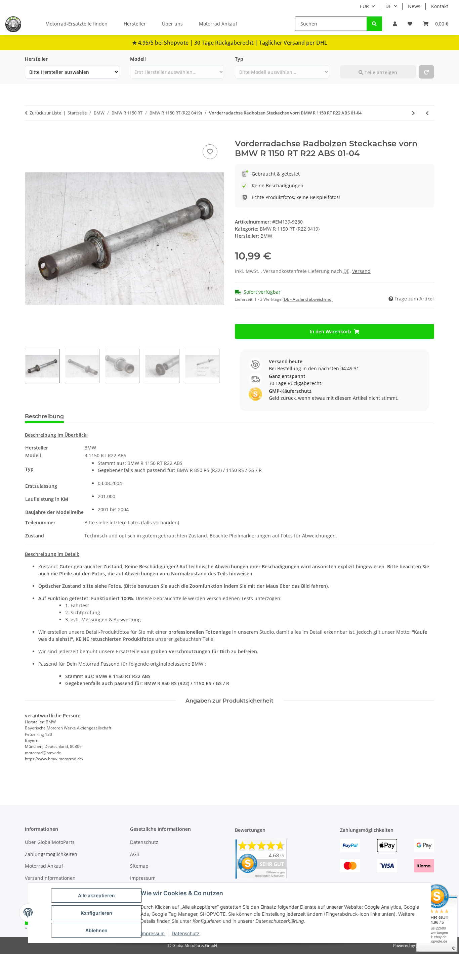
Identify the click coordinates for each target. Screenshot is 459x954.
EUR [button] (364, 6)
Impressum (152, 933)
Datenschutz (186, 933)
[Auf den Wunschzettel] (210, 151)
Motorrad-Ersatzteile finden (76, 23)
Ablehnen (96, 930)
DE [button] (388, 6)
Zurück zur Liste (45, 113)
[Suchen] (374, 23)
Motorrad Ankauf (218, 23)
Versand (361, 271)
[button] (394, 23)
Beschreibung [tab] (44, 416)
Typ (239, 59)
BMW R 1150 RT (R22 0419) (290, 229)
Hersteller (135, 23)
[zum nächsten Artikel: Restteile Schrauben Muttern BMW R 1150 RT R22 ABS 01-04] (413, 113)
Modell (138, 59)
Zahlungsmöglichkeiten (51, 854)
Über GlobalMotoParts (50, 842)
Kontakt (439, 6)
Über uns (172, 23)
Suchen (348, 59)
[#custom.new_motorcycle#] (426, 72)
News (414, 6)
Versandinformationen (50, 878)
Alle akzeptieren (96, 895)
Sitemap (139, 866)
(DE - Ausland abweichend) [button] (308, 299)
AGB (134, 854)
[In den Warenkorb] (30, 135)
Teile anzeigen (380, 72)
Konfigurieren (96, 913)
